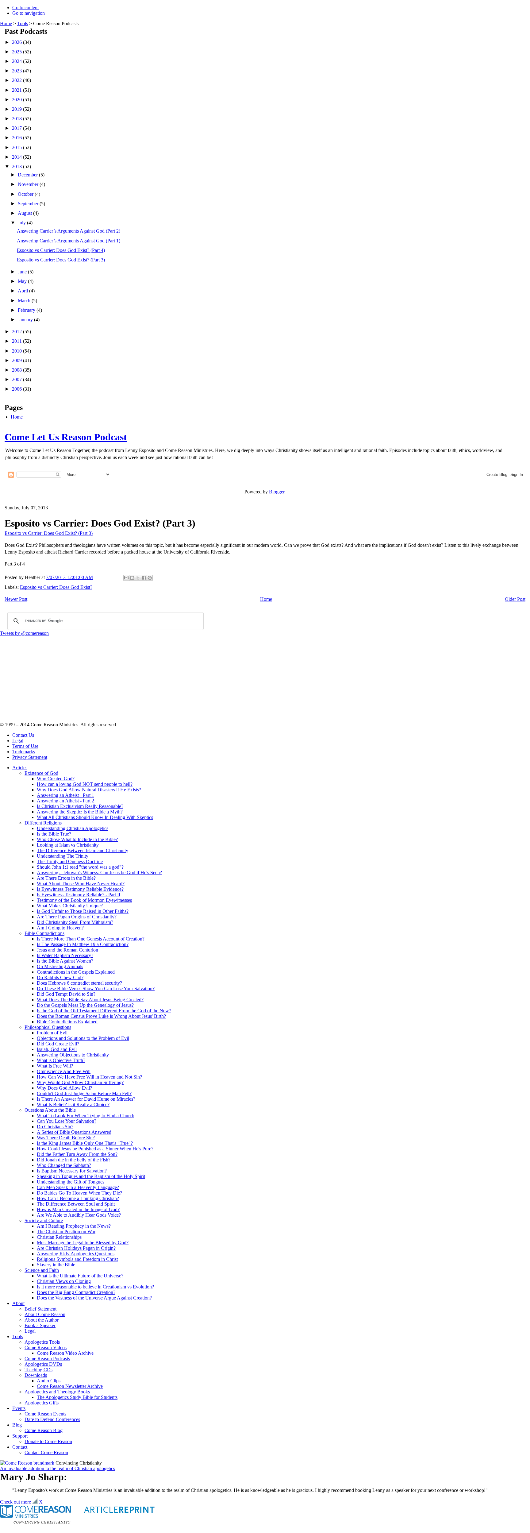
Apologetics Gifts (42, 1402)
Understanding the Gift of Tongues (70, 1181)
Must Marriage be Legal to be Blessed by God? (83, 1242)
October (26, 194)
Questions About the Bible (50, 1110)
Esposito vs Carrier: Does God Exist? (56, 587)
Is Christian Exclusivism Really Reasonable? (80, 806)
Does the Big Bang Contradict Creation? (76, 1292)
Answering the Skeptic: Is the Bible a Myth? (80, 811)
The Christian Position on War (66, 1231)
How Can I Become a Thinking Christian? (78, 1198)
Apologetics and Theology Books (57, 1391)
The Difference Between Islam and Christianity (82, 850)
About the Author (42, 1320)
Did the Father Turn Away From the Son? (77, 1154)
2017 (17, 128)
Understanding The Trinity (62, 856)
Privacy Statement (29, 757)
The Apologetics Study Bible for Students (77, 1397)
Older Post (515, 599)
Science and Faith (42, 1270)
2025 (17, 51)
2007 (17, 379)
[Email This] (126, 578)
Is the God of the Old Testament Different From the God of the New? (104, 1010)
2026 (17, 42)
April (23, 290)
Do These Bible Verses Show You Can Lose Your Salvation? (96, 988)
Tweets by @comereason (24, 633)
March (25, 300)
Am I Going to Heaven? (60, 927)
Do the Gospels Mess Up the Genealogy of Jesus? (85, 1005)
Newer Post (16, 599)
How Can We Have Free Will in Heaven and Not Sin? (89, 1076)
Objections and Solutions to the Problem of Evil (83, 1038)
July (22, 222)
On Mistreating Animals (60, 966)
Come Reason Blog (44, 1430)
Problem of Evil (52, 1032)
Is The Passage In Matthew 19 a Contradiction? (83, 944)
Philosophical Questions (48, 1027)
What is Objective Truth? (61, 1060)
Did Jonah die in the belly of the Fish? (73, 1159)
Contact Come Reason (46, 1452)
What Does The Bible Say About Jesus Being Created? (90, 999)
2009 (17, 360)
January (26, 319)
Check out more (15, 1501)
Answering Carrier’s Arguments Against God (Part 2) (68, 231)
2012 (17, 331)
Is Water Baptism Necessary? (65, 955)
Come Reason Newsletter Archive (70, 1386)
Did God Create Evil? (58, 1043)
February (27, 310)
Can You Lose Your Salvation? (66, 1121)
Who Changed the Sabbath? (64, 1165)
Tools (22, 23)
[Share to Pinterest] (150, 578)
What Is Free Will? (55, 1065)
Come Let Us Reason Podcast (66, 436)
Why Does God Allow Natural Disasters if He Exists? (89, 789)
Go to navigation (28, 13)
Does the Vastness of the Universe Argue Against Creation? (94, 1297)
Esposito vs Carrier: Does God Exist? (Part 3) (61, 259)
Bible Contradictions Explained (67, 1021)
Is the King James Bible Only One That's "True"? (85, 1143)
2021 (17, 90)
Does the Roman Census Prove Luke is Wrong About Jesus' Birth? (101, 1016)
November (29, 184)
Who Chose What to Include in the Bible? (77, 839)
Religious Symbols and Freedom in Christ (77, 1259)
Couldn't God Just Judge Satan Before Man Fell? (84, 1093)
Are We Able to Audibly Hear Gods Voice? (79, 1215)
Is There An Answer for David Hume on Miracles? (86, 1099)
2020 (17, 99)
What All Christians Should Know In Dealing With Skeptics (95, 817)
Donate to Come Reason (48, 1441)
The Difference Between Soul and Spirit (76, 1204)
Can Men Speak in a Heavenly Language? (78, 1187)
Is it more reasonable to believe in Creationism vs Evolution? (95, 1286)
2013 (17, 166)
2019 (17, 109)
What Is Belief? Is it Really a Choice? (73, 1104)
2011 (17, 341)
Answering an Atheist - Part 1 (65, 795)
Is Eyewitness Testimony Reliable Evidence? (80, 889)
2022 (17, 80)
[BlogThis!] (132, 578)
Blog (17, 1424)
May (23, 281)
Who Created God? (56, 778)
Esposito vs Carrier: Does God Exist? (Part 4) (61, 250)
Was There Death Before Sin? (66, 1137)
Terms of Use (25, 746)
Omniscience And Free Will (63, 1071)
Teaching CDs (38, 1369)
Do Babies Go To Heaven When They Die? (79, 1192)
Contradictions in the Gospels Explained (76, 972)
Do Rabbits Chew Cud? (60, 977)
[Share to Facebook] (144, 578)
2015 (17, 147)
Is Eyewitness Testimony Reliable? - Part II (78, 894)
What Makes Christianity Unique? (70, 905)
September (29, 203)
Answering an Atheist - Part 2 (65, 800)
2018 (17, 118)
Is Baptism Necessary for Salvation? (72, 1170)
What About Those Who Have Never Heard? (81, 883)
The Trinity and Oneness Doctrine (70, 861)
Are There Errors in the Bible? (66, 878)
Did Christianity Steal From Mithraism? (75, 922)
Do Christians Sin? (55, 1126)
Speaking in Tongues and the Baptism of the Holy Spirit (91, 1176)
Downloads (36, 1375)
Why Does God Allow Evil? (64, 1088)
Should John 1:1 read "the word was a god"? (80, 867)
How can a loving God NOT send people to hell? (84, 784)
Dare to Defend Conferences (52, 1419)
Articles (19, 767)
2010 (17, 350)
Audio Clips (48, 1380)
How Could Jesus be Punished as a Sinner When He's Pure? (95, 1148)
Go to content (25, 7)
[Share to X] (138, 578)
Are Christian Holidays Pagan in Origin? (76, 1248)
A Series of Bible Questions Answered (74, 1132)
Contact (19, 1447)
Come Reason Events (45, 1413)
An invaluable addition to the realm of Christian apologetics (57, 1468)
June (23, 271)
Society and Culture (44, 1220)
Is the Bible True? (54, 833)
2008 (17, 370)
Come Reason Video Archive (65, 1353)
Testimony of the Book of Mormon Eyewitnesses (84, 900)
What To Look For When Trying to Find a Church (85, 1115)
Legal (17, 740)
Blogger (276, 491)
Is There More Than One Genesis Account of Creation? (90, 938)
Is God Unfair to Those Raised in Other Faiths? (83, 911)
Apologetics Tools (42, 1342)
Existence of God (41, 773)
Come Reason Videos (46, 1347)
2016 (17, 137)
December (28, 174)
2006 (17, 389)
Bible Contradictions (44, 933)
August (25, 213)
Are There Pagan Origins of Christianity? (77, 916)
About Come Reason (45, 1314)
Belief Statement (40, 1308)
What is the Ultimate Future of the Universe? (80, 1275)
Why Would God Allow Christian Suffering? (80, 1082)
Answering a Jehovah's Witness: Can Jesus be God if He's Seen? (99, 872)
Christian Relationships (59, 1237)
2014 (17, 157)
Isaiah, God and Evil (57, 1049)
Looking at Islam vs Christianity (68, 845)
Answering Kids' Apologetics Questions (75, 1253)
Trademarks (23, 751)
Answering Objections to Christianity (73, 1054)
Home (6, 23)
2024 (17, 61)
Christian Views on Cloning (64, 1281)
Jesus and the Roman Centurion (67, 949)
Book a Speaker (40, 1325)
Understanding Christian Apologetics (72, 828)
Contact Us (23, 735)
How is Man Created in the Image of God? (78, 1209)
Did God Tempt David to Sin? (66, 994)
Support (20, 1435)
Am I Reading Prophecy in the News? (74, 1226)
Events (18, 1408)
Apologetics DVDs (43, 1364)
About (18, 1303)
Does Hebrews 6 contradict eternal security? (79, 983)
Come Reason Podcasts (47, 1358)
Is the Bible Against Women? (65, 960)
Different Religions (43, 822)
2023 (17, 70)
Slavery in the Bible (56, 1264)
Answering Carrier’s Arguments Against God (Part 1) (68, 240)
